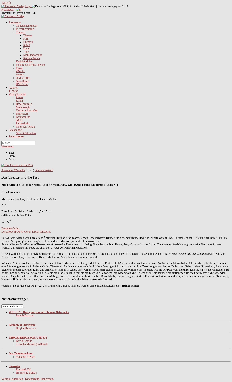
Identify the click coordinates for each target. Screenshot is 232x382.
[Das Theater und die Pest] (17, 165)
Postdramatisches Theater (30, 64)
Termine (13, 90)
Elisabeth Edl (23, 369)
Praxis (19, 68)
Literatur (28, 41)
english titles (23, 77)
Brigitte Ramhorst (26, 328)
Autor (12, 159)
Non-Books (22, 81)
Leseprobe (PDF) (11, 231)
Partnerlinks (23, 123)
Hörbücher (22, 84)
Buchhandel (15, 129)
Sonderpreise (16, 136)
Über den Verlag (25, 126)
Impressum (22, 113)
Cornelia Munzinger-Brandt (32, 344)
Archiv (20, 74)
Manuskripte (23, 107)
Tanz (26, 51)
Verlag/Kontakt (17, 94)
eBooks (20, 71)
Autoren (13, 87)
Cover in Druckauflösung (36, 231)
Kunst (26, 48)
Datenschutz (23, 116)
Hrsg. (12, 155)
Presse (19, 97)
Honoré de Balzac (26, 372)
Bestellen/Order (10, 228)
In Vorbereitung (25, 28)
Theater (27, 35)
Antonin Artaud (44, 170)
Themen (20, 32)
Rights (19, 100)
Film (25, 38)
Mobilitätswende (32, 54)
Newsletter (7, 9)
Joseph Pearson (25, 315)
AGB (19, 120)
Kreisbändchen (24, 61)
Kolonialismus (31, 58)
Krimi (26, 45)
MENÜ (6, 3)
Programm (15, 22)
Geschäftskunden (26, 133)
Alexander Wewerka (13, 170)
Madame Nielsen (25, 356)
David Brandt (24, 340)
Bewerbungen (24, 103)
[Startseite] (12, 16)
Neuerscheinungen (26, 25)
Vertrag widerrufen (27, 110)
